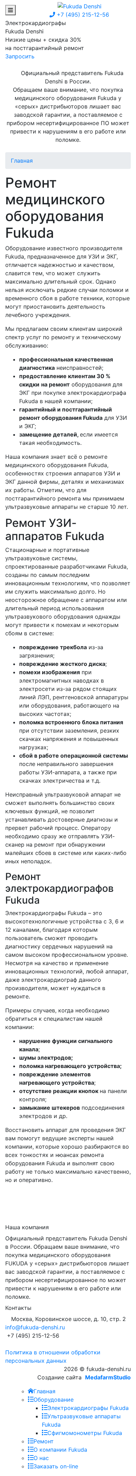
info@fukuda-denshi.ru (35, 1327)
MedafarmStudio (108, 1377)
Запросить (20, 56)
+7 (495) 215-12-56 (82, 14)
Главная (22, 160)
